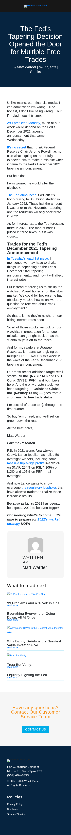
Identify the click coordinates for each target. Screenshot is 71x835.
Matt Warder (26, 67)
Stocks (35, 72)
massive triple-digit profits (25, 463)
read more (12, 605)
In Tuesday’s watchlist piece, (28, 258)
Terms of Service (16, 814)
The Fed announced (21, 195)
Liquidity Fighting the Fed (27, 675)
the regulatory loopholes (39, 487)
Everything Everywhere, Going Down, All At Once (31, 615)
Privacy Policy (15, 804)
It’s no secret (16, 147)
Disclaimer (13, 809)
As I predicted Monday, (24, 123)
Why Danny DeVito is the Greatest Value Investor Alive (34, 643)
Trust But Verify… (21, 664)
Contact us (35, 729)
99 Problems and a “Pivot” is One (33, 603)
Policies (14, 797)
